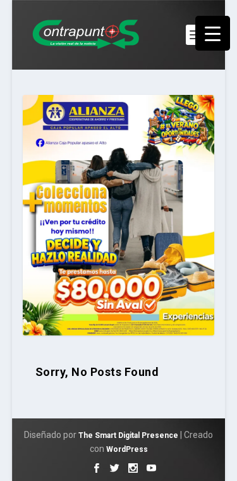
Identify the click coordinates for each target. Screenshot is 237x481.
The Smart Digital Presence (128, 435)
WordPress (127, 449)
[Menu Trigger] (212, 33)
